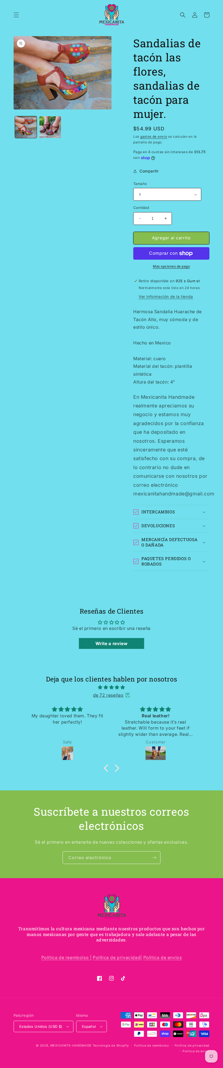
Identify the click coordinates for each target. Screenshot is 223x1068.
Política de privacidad (192, 1045)
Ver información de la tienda (166, 296)
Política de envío (195, 1051)
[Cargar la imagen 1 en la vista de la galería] (26, 127)
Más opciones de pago (171, 266)
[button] (16, 15)
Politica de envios (162, 957)
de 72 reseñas (108, 695)
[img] (111, 687)
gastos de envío (153, 136)
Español (89, 1026)
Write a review (111, 643)
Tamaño (140, 183)
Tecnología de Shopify (111, 1045)
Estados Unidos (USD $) (41, 1026)
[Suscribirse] (154, 857)
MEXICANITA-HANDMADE (71, 1045)
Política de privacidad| (117, 957)
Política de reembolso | (66, 957)
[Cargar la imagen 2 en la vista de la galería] (50, 127)
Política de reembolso (151, 1045)
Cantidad (141, 207)
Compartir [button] (149, 171)
